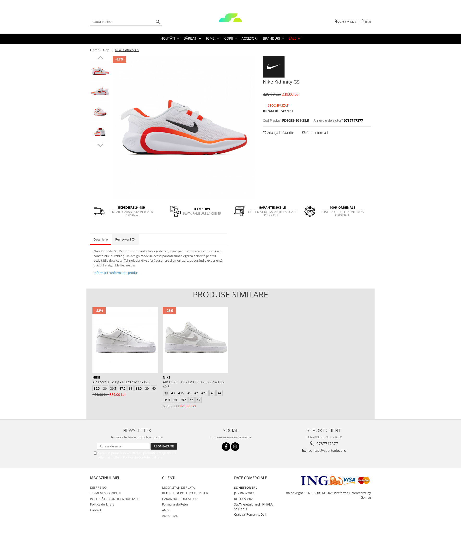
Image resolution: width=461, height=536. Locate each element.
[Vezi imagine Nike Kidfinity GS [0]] (100, 71)
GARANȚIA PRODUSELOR (180, 499)
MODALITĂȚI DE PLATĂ (178, 487)
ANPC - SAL (170, 515)
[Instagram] (235, 446)
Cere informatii (316, 132)
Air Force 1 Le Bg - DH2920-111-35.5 (121, 382)
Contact (95, 510)
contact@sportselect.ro (327, 450)
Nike (96, 377)
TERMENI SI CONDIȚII (105, 493)
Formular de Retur (175, 504)
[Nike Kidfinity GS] (184, 127)
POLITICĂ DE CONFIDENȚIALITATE (114, 499)
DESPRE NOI (99, 487)
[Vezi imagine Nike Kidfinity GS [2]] (100, 112)
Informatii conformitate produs (116, 273)
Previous (100, 58)
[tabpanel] (184, 127)
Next (100, 144)
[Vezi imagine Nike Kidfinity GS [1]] (100, 91)
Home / (96, 50)
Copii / (109, 50)
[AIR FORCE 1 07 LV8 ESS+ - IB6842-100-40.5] (195, 340)
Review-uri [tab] (125, 239)
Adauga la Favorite (280, 132)
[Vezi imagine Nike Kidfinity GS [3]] (100, 132)
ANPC (166, 510)
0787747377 (326, 443)
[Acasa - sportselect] (230, 21)
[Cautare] (157, 22)
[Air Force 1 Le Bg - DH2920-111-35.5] (125, 340)
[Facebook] (226, 446)
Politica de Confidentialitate (142, 457)
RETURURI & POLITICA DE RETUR (185, 493)
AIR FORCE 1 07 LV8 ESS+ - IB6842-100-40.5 (193, 384)
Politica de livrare (102, 504)
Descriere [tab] (100, 239)
